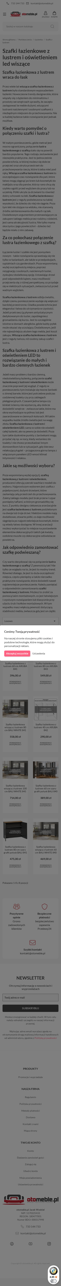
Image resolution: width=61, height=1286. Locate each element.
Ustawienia (38, 653)
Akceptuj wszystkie (17, 653)
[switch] (53, 1281)
